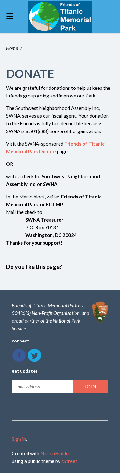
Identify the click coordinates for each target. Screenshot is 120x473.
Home (12, 48)
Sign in (19, 439)
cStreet (69, 461)
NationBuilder (55, 453)
